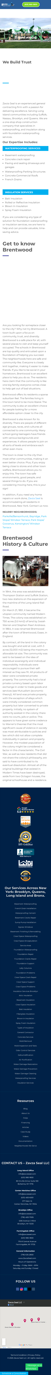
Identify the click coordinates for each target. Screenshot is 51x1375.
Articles (25, 1127)
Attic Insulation (25, 995)
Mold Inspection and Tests (25, 1046)
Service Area (25, 945)
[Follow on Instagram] (21, 1289)
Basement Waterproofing (25, 904)
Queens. (33, 118)
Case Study (25, 1132)
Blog (25, 1109)
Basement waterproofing (20, 155)
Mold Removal (25, 1041)
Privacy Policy (34, 1355)
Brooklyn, (17, 118)
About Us (26, 1113)
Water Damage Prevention (25, 1069)
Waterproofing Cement (25, 913)
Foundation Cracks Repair (25, 959)
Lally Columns (25, 968)
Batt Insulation (25, 1009)
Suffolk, (42, 114)
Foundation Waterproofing (25, 950)
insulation (32, 129)
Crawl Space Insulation (25, 1005)
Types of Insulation (25, 1028)
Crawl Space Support (25, 982)
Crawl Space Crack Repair (26, 977)
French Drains (13, 179)
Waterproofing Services (25, 1078)
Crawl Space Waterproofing (26, 936)
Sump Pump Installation (25, 922)
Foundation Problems (25, 973)
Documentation (25, 1141)
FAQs (25, 1118)
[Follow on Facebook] (17, 1289)
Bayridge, (35, 516)
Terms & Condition (19, 1355)
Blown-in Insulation (25, 1018)
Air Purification (25, 1060)
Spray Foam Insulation (25, 1023)
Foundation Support (25, 963)
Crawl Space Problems (25, 987)
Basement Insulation (26, 1000)
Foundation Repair (25, 954)
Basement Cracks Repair (25, 918)
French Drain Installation (25, 908)
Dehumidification (25, 1055)
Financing (25, 1123)
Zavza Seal (9, 103)
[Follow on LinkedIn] (25, 1289)
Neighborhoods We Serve (25, 1146)
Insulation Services (25, 1083)
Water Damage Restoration (26, 1064)
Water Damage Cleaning (25, 1073)
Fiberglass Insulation (26, 1014)
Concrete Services (25, 1037)
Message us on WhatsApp (34, 1367)
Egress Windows (25, 927)
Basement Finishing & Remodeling (25, 931)
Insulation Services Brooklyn (25, 991)
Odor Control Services (25, 1050)
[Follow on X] (29, 1289)
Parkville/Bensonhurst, (16, 516)
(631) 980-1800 (31, 4)
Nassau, (7, 118)
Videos (25, 1136)
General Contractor (25, 1032)
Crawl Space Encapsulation (25, 941)
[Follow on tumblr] (33, 1289)
